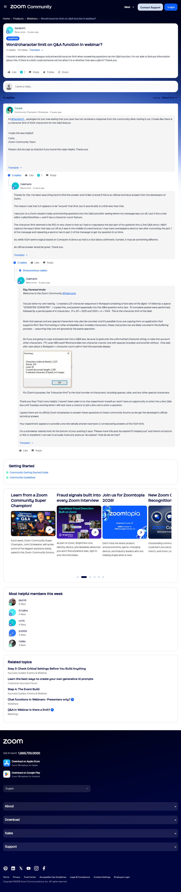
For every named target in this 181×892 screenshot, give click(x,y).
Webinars (32, 18)
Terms (6, 877)
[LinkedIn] (13, 867)
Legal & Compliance (80, 877)
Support (11, 847)
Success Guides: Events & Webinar (27, 673)
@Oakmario (69, 293)
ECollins (23, 610)
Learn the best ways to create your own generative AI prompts (50, 679)
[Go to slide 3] (88, 577)
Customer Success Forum (22, 683)
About (9, 806)
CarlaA (18, 108)
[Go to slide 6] (103, 577)
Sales (9, 833)
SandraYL (20, 28)
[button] (5, 7)
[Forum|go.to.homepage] (31, 7)
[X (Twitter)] (21, 867)
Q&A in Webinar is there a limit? (29, 709)
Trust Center (30, 877)
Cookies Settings (102, 877)
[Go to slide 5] (99, 577)
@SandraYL (18, 119)
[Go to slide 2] (82, 577)
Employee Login (122, 877)
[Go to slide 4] (94, 577)
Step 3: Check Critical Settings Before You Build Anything (47, 668)
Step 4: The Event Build (23, 689)
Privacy (16, 877)
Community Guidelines (22, 477)
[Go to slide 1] (77, 577)
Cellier (22, 641)
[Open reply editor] (90, 86)
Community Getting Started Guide (29, 472)
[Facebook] (44, 867)
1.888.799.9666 (29, 753)
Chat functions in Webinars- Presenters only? (39, 699)
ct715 (22, 620)
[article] (90, 142)
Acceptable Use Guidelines (53, 877)
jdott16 (22, 600)
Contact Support (150, 7)
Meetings (13, 714)
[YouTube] (28, 867)
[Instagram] (36, 867)
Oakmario (25, 184)
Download (12, 820)
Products (18, 18)
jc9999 (23, 631)
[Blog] (5, 867)
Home (6, 18)
